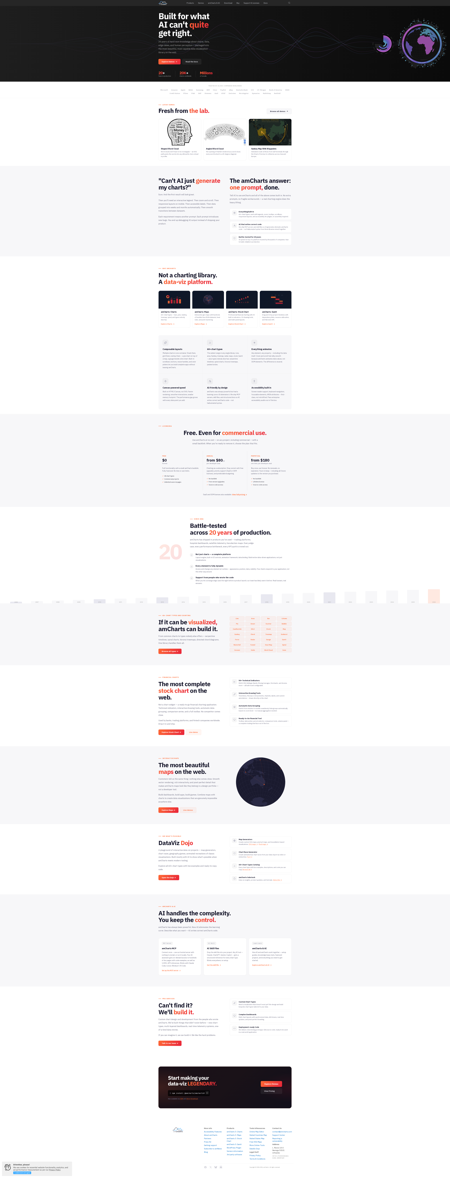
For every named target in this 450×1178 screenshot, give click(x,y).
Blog (206, 1152)
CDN (181, 1099)
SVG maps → (253, 844)
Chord (253, 634)
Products (190, 3)
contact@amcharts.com (282, 1132)
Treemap (268, 634)
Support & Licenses (251, 3)
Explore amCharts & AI (262, 965)
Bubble (284, 624)
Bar (268, 618)
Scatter (268, 624)
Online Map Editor (256, 1132)
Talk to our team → (170, 1043)
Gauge (268, 639)
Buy (237, 3)
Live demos (188, 810)
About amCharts (210, 1135)
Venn (284, 650)
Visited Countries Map (258, 1135)
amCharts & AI (214, 3)
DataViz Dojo (254, 1149)
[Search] (289, 3)
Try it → (249, 857)
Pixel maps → (263, 844)
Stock (268, 629)
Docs (266, 3)
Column (284, 618)
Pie (237, 624)
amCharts (162, 3)
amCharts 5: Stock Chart (234, 1139)
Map (284, 629)
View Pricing (269, 1091)
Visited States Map (256, 1138)
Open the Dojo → (169, 877)
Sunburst (284, 634)
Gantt (284, 639)
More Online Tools (257, 1145)
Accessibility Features (213, 1132)
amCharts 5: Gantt (234, 1144)
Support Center (278, 1135)
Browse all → (247, 870)
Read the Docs (192, 62)
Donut (253, 624)
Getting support (210, 1145)
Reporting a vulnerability (277, 1139)
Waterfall (237, 645)
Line (237, 618)
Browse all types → (170, 651)
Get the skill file (214, 965)
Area (253, 618)
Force (237, 639)
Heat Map (268, 645)
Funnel (252, 645)
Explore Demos (168, 62)
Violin (253, 650)
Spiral (284, 645)
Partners (207, 1138)
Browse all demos (277, 111)
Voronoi (237, 650)
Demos (201, 3)
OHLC (253, 629)
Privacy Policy (255, 1155)
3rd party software (234, 1154)
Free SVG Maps (255, 1142)
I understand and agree (22, 1173)
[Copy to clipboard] (207, 1092)
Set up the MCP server (171, 970)
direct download (192, 1099)
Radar (253, 639)
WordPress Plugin (234, 1148)
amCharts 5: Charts (234, 1132)
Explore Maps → (168, 810)
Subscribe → (277, 880)
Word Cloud (268, 650)
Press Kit (207, 1142)
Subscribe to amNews (213, 1149)
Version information (235, 1151)
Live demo (193, 732)
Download (228, 3)
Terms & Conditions (257, 1159)
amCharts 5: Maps (234, 1135)
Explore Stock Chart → (171, 732)
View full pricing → (239, 494)
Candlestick (237, 629)
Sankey (237, 634)
